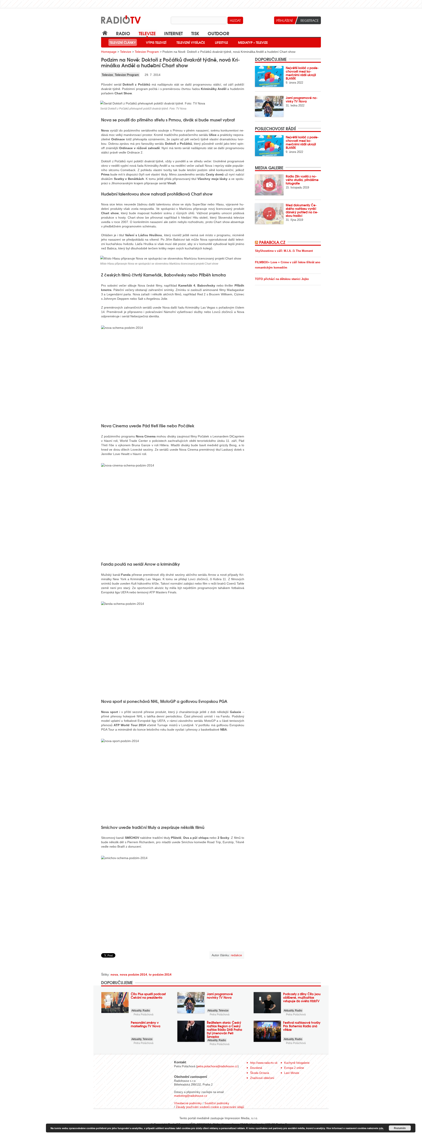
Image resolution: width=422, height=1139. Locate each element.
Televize (147, 33)
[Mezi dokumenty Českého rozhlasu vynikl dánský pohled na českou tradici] (269, 213)
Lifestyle (221, 42)
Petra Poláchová (143, 1014)
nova (114, 974)
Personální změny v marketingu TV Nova (145, 1024)
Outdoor (218, 33)
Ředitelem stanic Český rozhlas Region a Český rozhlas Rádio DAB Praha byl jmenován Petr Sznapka (224, 1029)
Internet (173, 33)
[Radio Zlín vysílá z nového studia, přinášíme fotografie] (269, 184)
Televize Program (147, 51)
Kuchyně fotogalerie (296, 1062)
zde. (381, 1128)
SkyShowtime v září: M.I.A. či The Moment (284, 250)
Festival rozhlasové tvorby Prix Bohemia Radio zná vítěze (301, 1026)
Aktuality (136, 1010)
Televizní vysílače (190, 42)
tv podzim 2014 (160, 974)
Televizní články (122, 42)
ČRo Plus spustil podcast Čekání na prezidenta (148, 995)
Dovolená (256, 1068)
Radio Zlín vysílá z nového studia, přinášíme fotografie (302, 180)
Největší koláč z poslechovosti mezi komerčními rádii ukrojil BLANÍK (302, 73)
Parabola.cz (272, 242)
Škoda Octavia (259, 1073)
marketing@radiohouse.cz (190, 1095)
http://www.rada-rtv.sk (264, 1062)
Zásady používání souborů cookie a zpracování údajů (210, 1107)
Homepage (108, 51)
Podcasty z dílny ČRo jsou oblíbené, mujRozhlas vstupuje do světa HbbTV (301, 997)
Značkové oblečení (262, 1078)
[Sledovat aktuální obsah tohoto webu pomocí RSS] (257, 242)
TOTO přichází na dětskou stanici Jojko (282, 279)
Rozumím (400, 1128)
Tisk (195, 33)
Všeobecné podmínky (188, 1103)
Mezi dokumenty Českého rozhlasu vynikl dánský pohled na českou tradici (302, 210)
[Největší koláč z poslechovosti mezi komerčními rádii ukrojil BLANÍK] (269, 76)
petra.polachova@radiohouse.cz (217, 1066)
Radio (123, 33)
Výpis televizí (156, 42)
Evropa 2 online (294, 1068)
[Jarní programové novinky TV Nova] (269, 106)
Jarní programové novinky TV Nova (302, 99)
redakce (236, 955)
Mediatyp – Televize (253, 42)
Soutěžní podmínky (216, 1103)
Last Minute (291, 1073)
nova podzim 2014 (133, 974)
